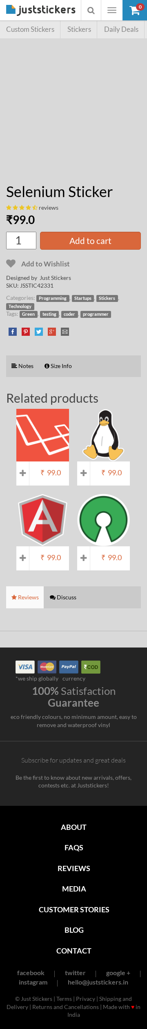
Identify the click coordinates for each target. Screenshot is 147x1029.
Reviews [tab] (28, 597)
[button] (134, 10)
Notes (25, 365)
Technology (20, 306)
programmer (96, 314)
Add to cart (90, 240)
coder (69, 314)
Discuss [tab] (66, 597)
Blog (74, 929)
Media (74, 888)
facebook (31, 972)
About (74, 827)
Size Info (60, 365)
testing (49, 314)
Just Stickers (41, 11)
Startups (82, 298)
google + (118, 972)
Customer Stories (74, 909)
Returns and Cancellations (65, 1006)
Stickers (79, 29)
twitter (75, 972)
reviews (48, 207)
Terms (64, 998)
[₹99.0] (42, 457)
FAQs (74, 847)
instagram (33, 982)
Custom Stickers (30, 29)
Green (28, 314)
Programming (53, 298)
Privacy (85, 998)
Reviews (74, 868)
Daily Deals (121, 29)
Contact (73, 950)
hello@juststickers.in (98, 982)
